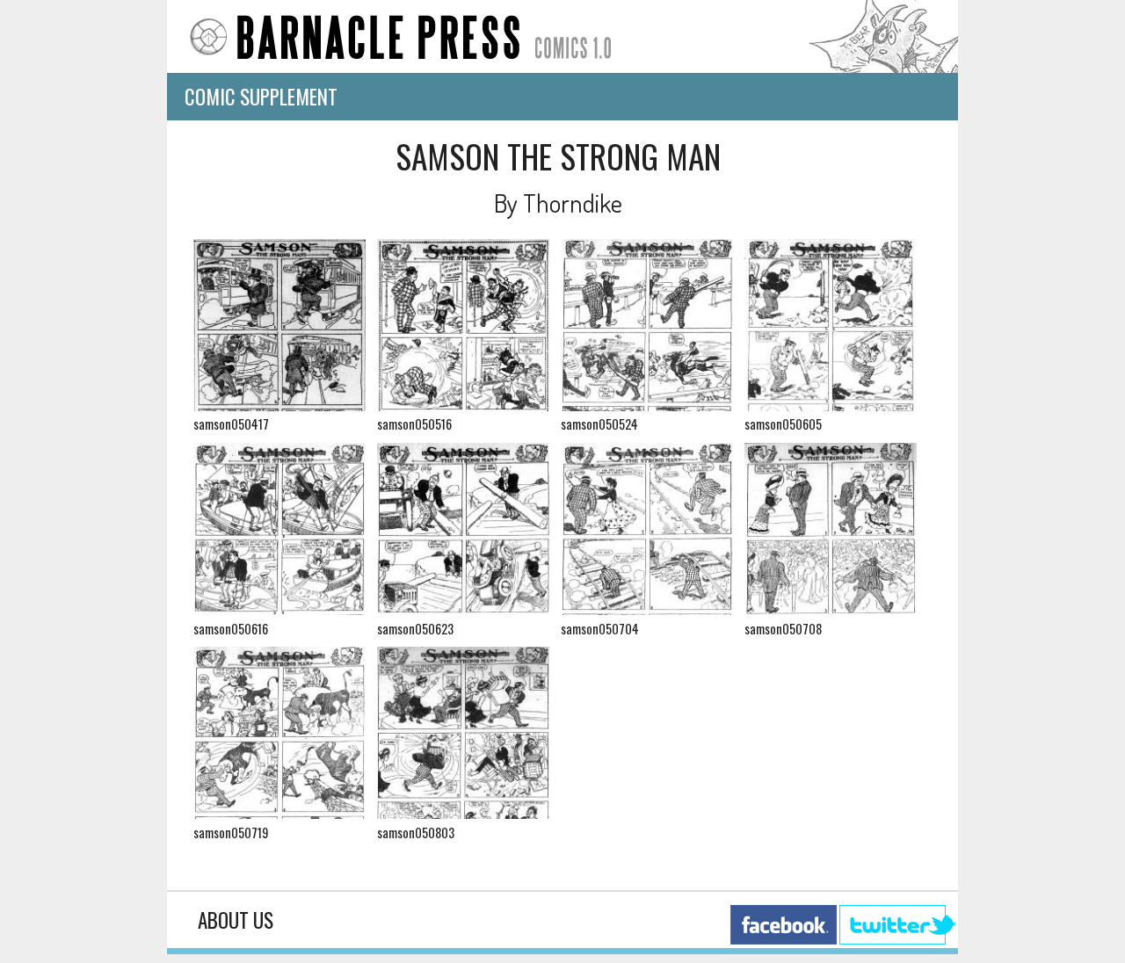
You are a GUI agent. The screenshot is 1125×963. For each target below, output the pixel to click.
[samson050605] (830, 405)
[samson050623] (463, 609)
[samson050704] (647, 609)
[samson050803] (463, 813)
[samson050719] (279, 813)
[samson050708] (830, 609)
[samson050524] (647, 405)
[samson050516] (463, 405)
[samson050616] (279, 609)
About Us (235, 920)
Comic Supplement (261, 97)
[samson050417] (279, 405)
